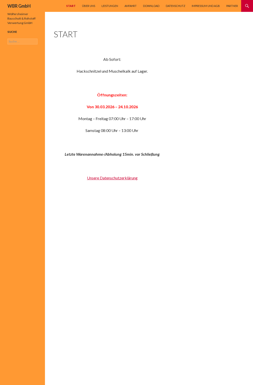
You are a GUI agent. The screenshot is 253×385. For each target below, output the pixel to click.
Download (151, 5)
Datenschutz (175, 5)
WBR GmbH (19, 6)
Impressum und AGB (206, 5)
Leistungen (110, 5)
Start (71, 5)
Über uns (88, 5)
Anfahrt (131, 5)
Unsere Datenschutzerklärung (112, 177)
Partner (232, 5)
